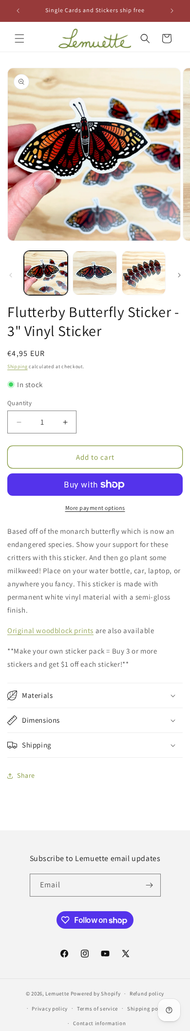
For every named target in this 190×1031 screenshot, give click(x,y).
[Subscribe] (149, 885)
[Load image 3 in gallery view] (144, 273)
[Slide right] (179, 275)
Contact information (99, 1023)
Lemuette (57, 993)
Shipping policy (147, 1008)
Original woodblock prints (50, 630)
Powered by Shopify (96, 993)
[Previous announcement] (18, 10)
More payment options (95, 507)
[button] (19, 38)
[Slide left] (10, 275)
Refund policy (147, 993)
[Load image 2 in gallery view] (94, 273)
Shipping (17, 366)
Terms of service (97, 1008)
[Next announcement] (172, 10)
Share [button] (26, 775)
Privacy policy (50, 1008)
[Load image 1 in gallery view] (46, 273)
